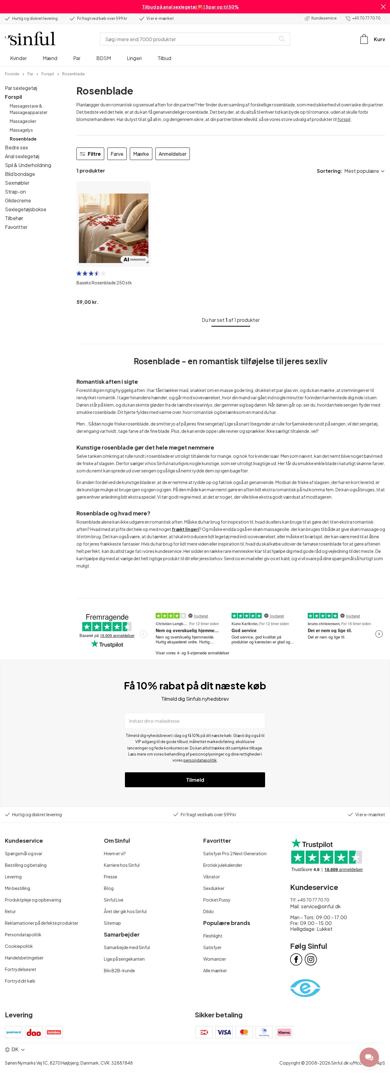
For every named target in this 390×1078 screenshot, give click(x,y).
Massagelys (21, 130)
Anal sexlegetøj (22, 156)
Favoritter (16, 227)
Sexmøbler (17, 183)
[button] (383, 6)
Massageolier (23, 121)
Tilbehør (14, 218)
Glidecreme (18, 200)
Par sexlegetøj (21, 88)
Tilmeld (195, 780)
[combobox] (189, 39)
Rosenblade (23, 138)
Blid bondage (20, 174)
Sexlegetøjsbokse (25, 209)
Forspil (13, 97)
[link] (12, 73)
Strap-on (15, 191)
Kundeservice (324, 18)
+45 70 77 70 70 (366, 18)
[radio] (78, 273)
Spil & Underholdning (28, 165)
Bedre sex (16, 147)
